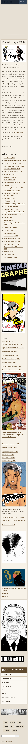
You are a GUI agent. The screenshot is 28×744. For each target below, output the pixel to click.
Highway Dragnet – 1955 (10, 452)
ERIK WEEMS (8, 741)
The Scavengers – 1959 (11, 244)
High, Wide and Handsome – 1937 (15, 161)
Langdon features (19, 132)
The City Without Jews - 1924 (13, 215)
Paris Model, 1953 (9, 158)
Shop (12, 726)
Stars (19, 722)
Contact (14, 730)
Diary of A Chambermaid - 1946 (14, 212)
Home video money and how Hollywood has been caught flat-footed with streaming (12, 435)
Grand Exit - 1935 (9, 174)
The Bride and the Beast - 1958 (14, 166)
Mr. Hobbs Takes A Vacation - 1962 (13, 248)
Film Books (5, 593)
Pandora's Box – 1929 (11, 209)
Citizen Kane (12, 509)
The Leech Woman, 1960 (12, 169)
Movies (12, 722)
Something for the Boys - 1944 (13, 188)
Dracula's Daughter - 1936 (12, 239)
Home (5, 722)
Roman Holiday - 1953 (9, 461)
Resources (20, 726)
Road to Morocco (9, 180)
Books (6, 726)
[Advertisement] (14, 18)
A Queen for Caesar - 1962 (12, 163)
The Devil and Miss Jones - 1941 (14, 182)
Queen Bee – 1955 (8, 455)
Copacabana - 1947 (8, 458)
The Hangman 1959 (10, 233)
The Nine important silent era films (13, 517)
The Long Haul (8, 217)
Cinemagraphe (7, 2)
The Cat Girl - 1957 (10, 198)
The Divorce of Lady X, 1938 (13, 171)
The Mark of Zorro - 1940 (12, 191)
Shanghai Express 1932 (11, 206)
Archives (5, 596)
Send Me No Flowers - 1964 (12, 228)
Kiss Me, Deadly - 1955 (11, 236)
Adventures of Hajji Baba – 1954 (14, 204)
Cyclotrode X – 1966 (10, 257)
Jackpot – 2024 (9, 252)
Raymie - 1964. (8, 230)
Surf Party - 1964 (9, 254)
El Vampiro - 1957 (9, 201)
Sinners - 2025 (8, 185)
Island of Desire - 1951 (11, 177)
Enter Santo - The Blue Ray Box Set (13, 521)
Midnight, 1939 (8, 220)
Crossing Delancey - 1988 (12, 241)
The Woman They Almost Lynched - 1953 (12, 194)
